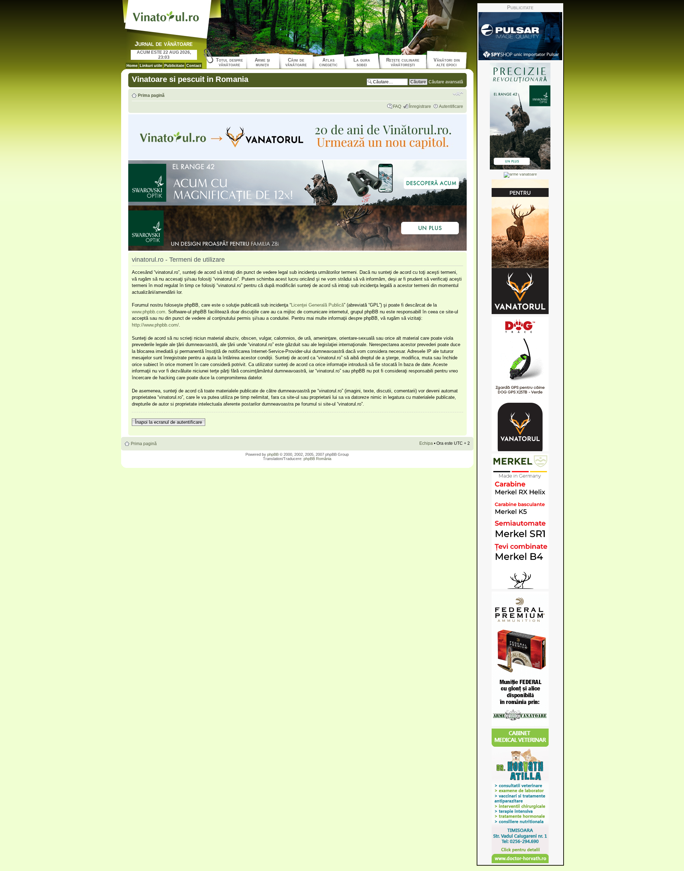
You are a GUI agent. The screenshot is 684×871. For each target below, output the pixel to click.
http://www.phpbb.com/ (155, 325)
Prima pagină (151, 95)
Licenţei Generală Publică (317, 305)
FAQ (397, 106)
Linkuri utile (151, 65)
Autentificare (451, 106)
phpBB (273, 454)
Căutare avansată (446, 81)
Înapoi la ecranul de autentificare (168, 422)
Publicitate (174, 65)
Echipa (426, 443)
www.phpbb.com (148, 311)
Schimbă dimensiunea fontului (458, 93)
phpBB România (317, 459)
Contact (193, 65)
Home (132, 65)
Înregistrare (420, 106)
